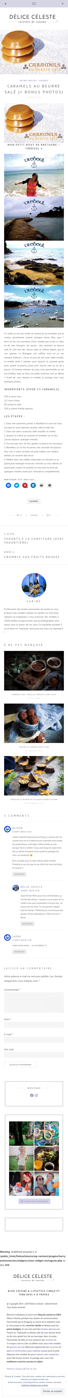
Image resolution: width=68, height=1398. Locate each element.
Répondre (19, 874)
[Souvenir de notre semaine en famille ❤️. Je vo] (46, 1183)
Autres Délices (28, 80)
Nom (7, 1019)
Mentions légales (15, 1368)
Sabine (34, 601)
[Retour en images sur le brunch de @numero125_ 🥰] (46, 1158)
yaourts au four (17, 1347)
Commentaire (12, 989)
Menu (34, 4)
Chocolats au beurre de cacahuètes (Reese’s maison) (34, 799)
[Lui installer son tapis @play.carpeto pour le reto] (46, 1133)
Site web (9, 1049)
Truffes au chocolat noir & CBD (34, 747)
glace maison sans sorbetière (45, 1354)
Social (5, 3)
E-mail (8, 1034)
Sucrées (43, 80)
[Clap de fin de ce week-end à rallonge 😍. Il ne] (21, 1133)
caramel (33, 501)
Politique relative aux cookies (34, 1385)
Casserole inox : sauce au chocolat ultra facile (34, 694)
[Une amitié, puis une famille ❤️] (21, 1183)
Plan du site (31, 1368)
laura (16, 936)
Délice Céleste (32, 886)
